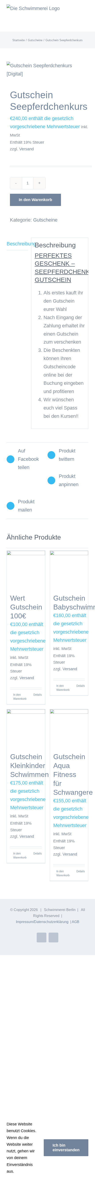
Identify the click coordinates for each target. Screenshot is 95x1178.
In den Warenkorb (35, 200)
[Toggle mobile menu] (86, 10)
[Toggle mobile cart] (78, 10)
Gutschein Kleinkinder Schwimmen (29, 766)
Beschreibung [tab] (17, 244)
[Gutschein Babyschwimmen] (69, 570)
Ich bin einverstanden (66, 1147)
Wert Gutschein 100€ (26, 607)
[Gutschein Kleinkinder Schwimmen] (26, 728)
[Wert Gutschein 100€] (26, 570)
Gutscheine (45, 220)
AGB (75, 922)
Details (37, 694)
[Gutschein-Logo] (47, 70)
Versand (26, 149)
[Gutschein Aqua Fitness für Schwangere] (69, 728)
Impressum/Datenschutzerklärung (42, 922)
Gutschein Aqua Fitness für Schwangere (73, 774)
